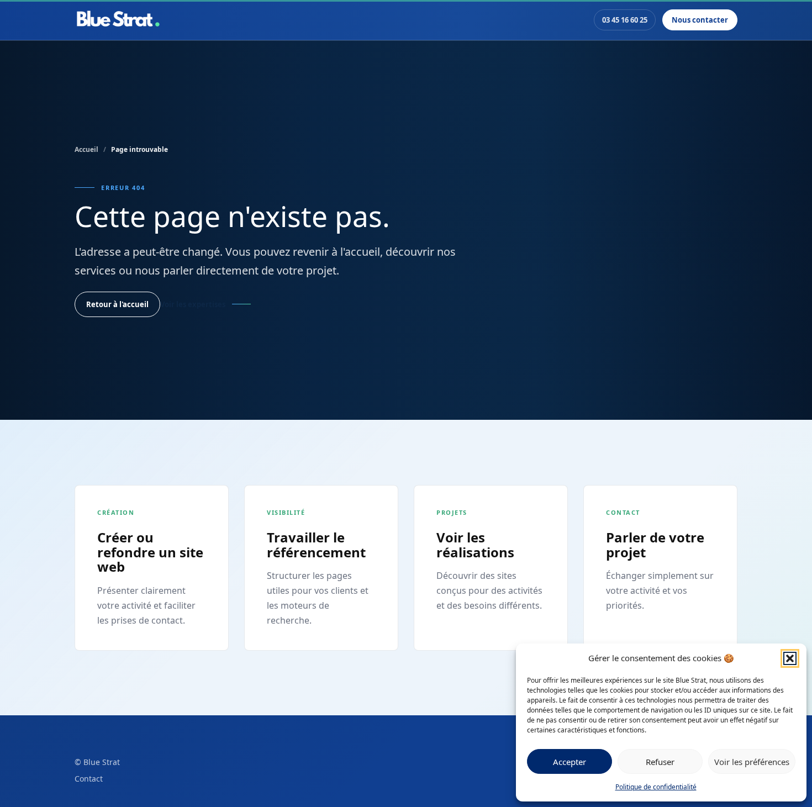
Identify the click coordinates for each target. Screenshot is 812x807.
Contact (89, 778)
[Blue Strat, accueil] (118, 19)
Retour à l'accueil (117, 304)
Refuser (660, 761)
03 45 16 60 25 (624, 20)
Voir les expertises (192, 304)
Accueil (86, 149)
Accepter (569, 761)
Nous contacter (700, 20)
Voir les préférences (751, 761)
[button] (789, 658)
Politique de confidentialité (656, 787)
